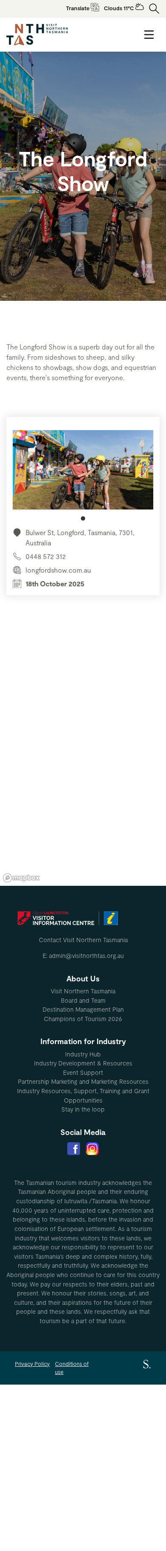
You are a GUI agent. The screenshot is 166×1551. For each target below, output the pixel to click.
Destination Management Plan (83, 1009)
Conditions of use (72, 1367)
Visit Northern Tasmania (83, 991)
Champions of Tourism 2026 (83, 1018)
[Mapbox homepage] (21, 878)
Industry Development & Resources (83, 1063)
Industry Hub (83, 1054)
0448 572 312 (46, 556)
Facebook (73, 1148)
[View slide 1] (83, 475)
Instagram (92, 1148)
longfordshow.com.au (58, 570)
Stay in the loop (83, 1109)
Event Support (83, 1072)
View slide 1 (83, 518)
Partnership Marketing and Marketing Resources (83, 1081)
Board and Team (83, 1000)
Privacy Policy (32, 1363)
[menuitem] (83, 991)
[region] (83, 757)
